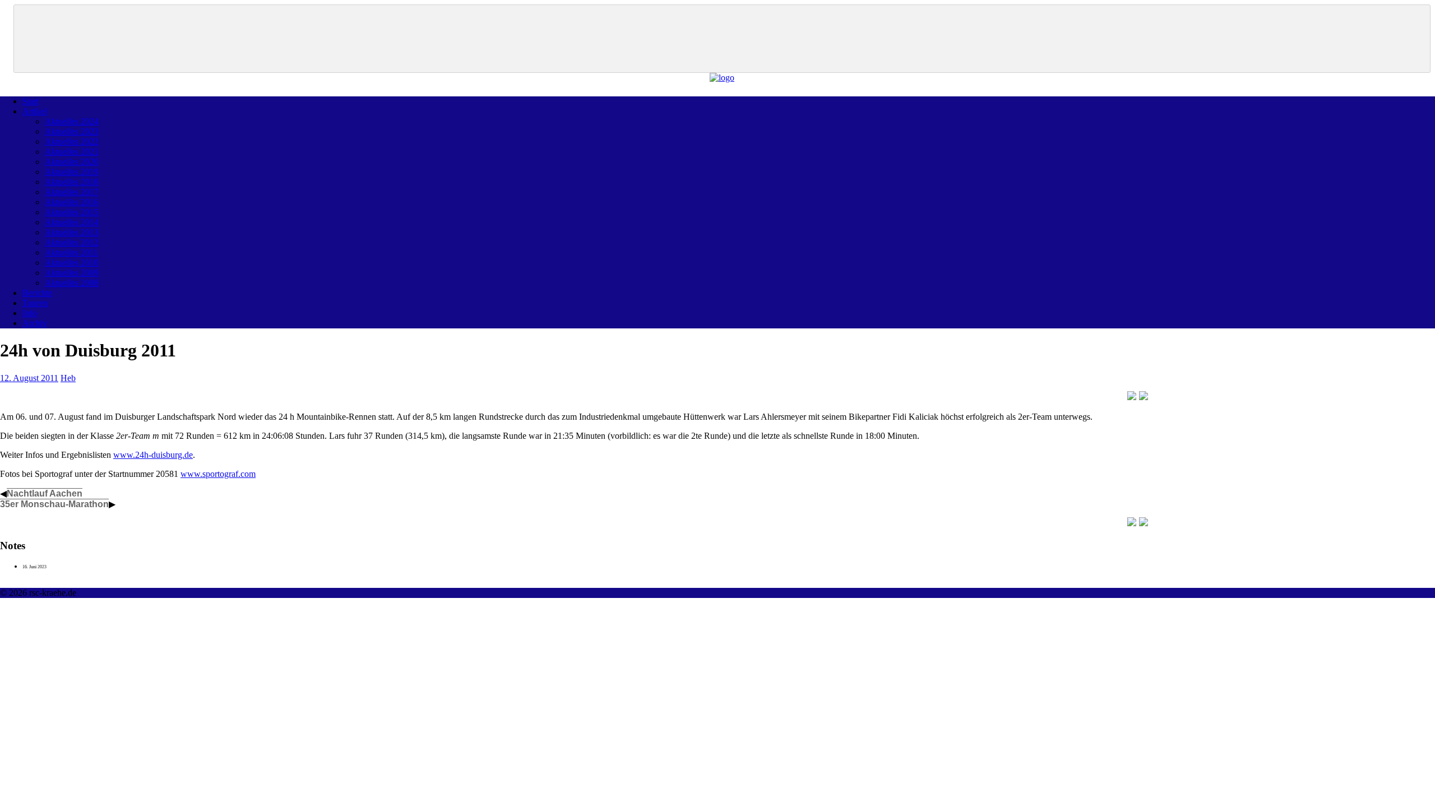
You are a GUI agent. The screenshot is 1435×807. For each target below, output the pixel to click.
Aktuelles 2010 (72, 262)
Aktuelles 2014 (72, 222)
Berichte (37, 293)
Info (29, 313)
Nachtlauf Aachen (44, 493)
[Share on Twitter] (1143, 395)
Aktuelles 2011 (71, 252)
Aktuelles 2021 (72, 151)
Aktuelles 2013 (72, 232)
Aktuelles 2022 (72, 141)
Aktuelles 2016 (72, 202)
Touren (35, 303)
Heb (68, 378)
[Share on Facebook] (1131, 395)
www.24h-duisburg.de (153, 455)
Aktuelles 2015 (72, 212)
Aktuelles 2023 (72, 131)
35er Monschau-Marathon (54, 504)
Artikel (34, 111)
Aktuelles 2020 (72, 161)
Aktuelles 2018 (72, 182)
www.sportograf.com (218, 474)
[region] (722, 38)
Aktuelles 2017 (72, 192)
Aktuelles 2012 (72, 242)
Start (30, 101)
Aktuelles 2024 (72, 121)
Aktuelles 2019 (72, 172)
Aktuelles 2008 (72, 282)
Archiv (34, 323)
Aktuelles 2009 (72, 272)
